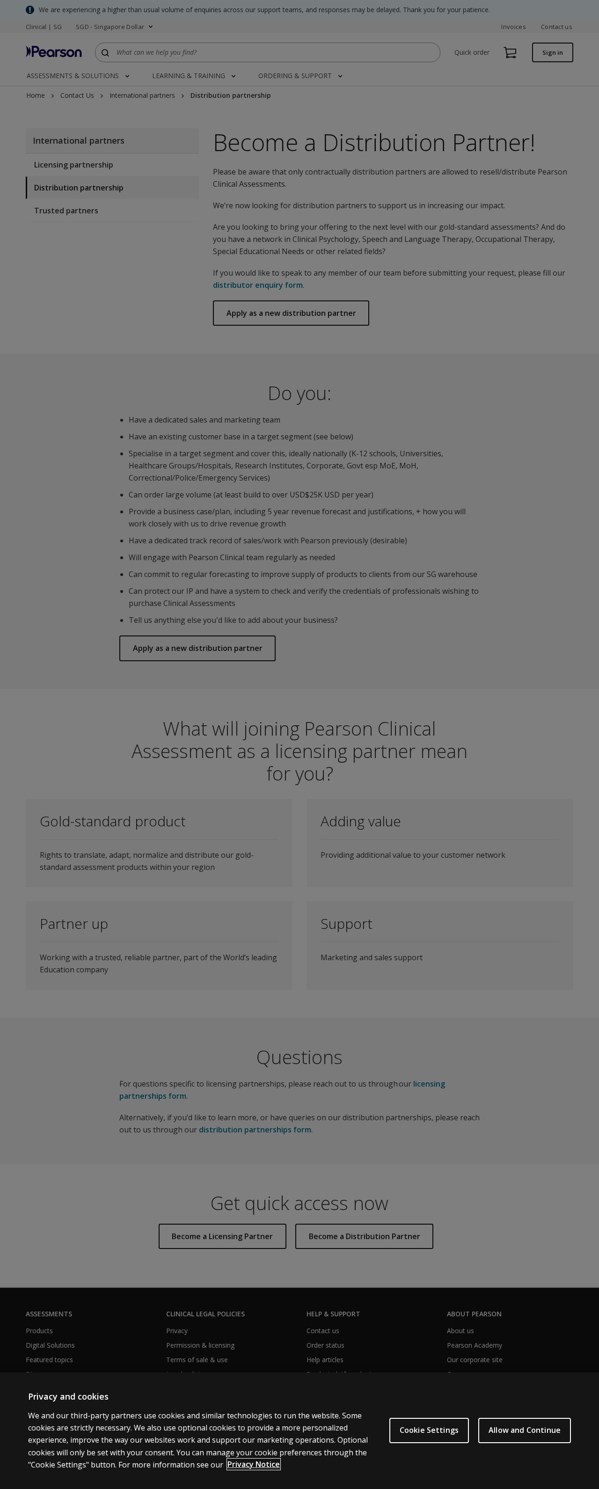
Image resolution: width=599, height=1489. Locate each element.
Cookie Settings (429, 1430)
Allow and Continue (525, 1430)
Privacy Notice (253, 1464)
